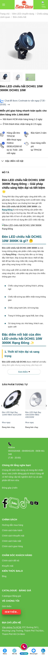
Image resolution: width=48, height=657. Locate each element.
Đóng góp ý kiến (9, 488)
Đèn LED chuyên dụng (23, 14)
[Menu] (3, 4)
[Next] (43, 45)
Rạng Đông (7, 210)
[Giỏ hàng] (44, 4)
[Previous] (4, 45)
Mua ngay (6, 422)
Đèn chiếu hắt (19, 17)
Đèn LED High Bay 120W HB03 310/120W (11, 413)
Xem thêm (23, 372)
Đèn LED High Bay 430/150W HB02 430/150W (33, 414)
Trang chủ (4, 14)
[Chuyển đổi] (2, 161)
